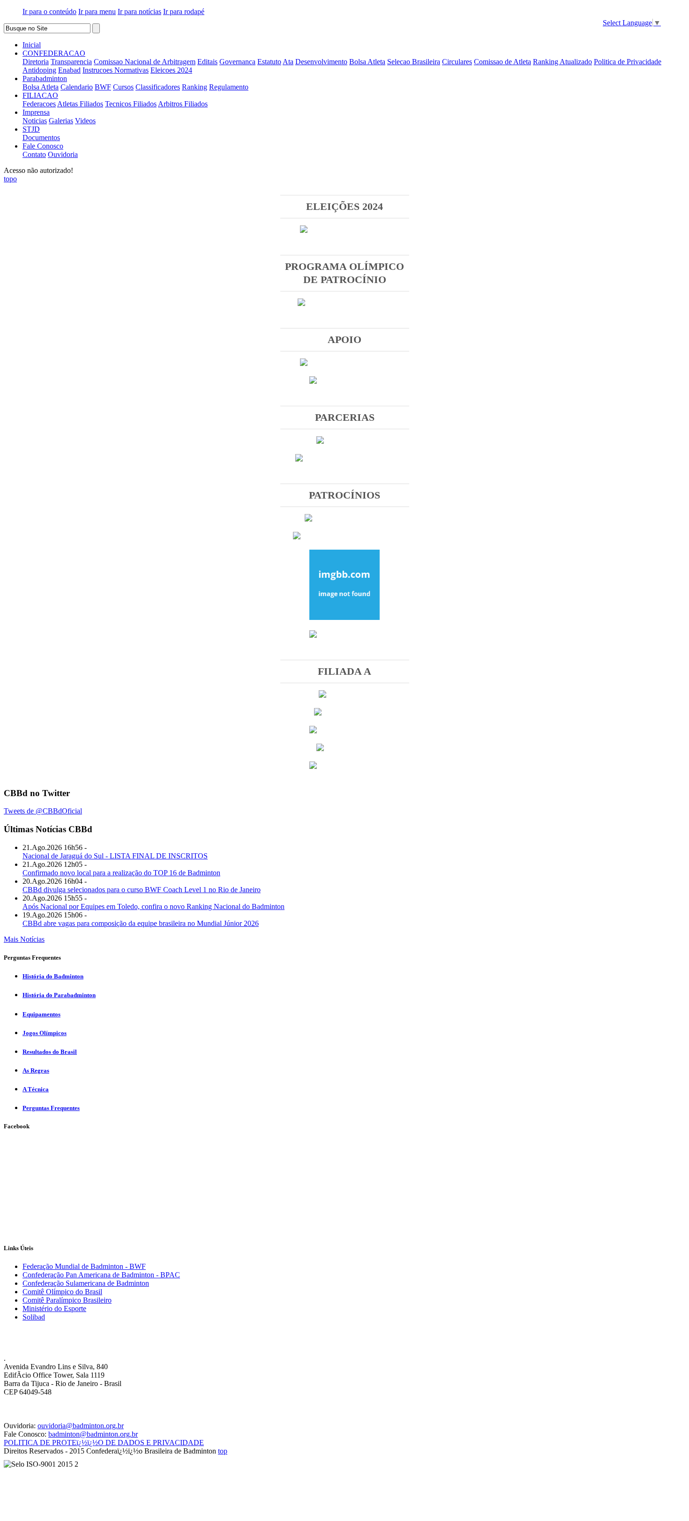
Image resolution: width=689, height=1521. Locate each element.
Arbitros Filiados (183, 104)
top (222, 1451)
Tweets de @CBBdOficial (43, 811)
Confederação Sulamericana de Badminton (85, 1283)
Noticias (34, 121)
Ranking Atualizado (562, 62)
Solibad (33, 1317)
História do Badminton (52, 976)
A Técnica (35, 1089)
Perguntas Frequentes (51, 1107)
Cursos (123, 87)
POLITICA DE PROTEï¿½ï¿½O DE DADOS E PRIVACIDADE (104, 1442)
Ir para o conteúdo (49, 11)
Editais (207, 62)
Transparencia (71, 62)
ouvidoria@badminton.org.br (80, 1426)
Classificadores (157, 87)
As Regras (35, 1070)
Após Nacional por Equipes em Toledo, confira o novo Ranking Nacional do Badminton (153, 906)
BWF (103, 87)
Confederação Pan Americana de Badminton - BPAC (101, 1275)
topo (10, 179)
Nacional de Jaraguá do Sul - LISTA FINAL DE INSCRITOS (115, 856)
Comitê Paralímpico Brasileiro (67, 1300)
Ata (288, 62)
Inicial (31, 45)
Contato (34, 154)
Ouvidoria (63, 154)
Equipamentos (41, 1014)
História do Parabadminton (59, 995)
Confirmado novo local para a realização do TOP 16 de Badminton (121, 873)
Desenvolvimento (321, 62)
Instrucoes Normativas (115, 70)
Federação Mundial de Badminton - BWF (84, 1266)
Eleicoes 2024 (171, 70)
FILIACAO (40, 95)
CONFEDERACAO (53, 53)
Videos (85, 121)
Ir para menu (97, 11)
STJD (31, 129)
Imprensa (36, 112)
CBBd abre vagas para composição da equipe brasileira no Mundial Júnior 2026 (140, 923)
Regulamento (228, 87)
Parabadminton (44, 78)
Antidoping (39, 70)
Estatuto (269, 62)
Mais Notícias (24, 939)
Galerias (61, 121)
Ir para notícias (139, 11)
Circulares (457, 62)
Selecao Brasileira (413, 62)
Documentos (41, 138)
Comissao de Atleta (502, 62)
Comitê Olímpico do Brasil (62, 1292)
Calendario (76, 87)
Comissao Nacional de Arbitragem (144, 62)
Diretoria (35, 62)
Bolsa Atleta (367, 62)
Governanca (237, 62)
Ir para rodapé (183, 11)
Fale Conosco (42, 146)
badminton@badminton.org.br (93, 1434)
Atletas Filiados (80, 104)
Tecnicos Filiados (131, 104)
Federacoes (39, 104)
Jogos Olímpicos (44, 1032)
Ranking (194, 87)
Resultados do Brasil (49, 1051)
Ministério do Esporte (54, 1308)
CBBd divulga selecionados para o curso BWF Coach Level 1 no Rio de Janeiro (141, 890)
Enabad (69, 70)
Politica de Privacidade (627, 62)
